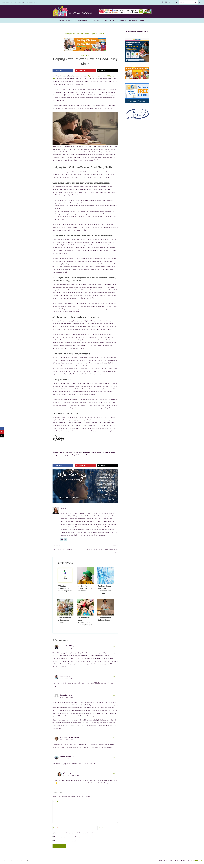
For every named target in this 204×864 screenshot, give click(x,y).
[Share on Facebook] (2, 428)
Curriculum (133, 20)
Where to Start (71, 20)
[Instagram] (166, 2)
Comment (57, 801)
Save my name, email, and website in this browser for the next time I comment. (78, 833)
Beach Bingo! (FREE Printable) (62, 547)
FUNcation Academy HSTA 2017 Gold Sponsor (65, 588)
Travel (92, 20)
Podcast (142, 20)
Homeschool (85, 55)
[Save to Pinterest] (2, 432)
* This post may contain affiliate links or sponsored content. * (85, 34)
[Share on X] (2, 435)
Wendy (63, 509)
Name (55, 828)
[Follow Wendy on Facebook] (61, 539)
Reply (115, 646)
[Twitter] (173, 2)
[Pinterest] (169, 2)
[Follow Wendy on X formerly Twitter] (65, 539)
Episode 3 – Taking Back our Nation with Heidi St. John (102, 549)
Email (78, 828)
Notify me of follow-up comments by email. (68, 837)
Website (101, 828)
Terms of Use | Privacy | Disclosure (16, 860)
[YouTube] (176, 2)
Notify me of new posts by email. (65, 841)
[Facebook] (162, 2)
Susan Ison (64, 695)
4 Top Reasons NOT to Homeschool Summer (65, 620)
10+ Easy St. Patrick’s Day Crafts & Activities (85, 588)
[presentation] (65, 575)
